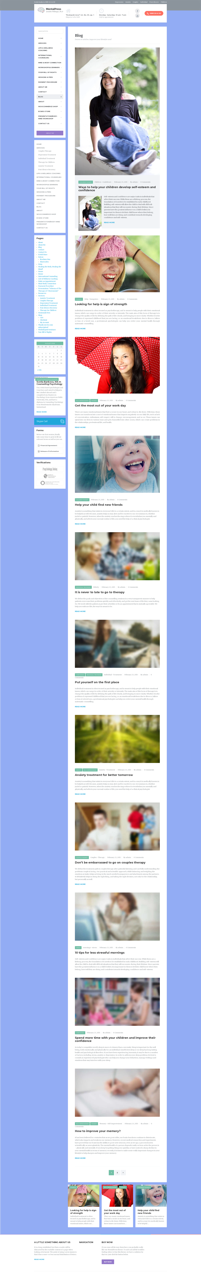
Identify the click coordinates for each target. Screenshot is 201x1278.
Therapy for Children (46, 162)
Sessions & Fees (45, 77)
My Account (44, 322)
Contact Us (43, 123)
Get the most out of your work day (100, 405)
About (41, 101)
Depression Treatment (47, 155)
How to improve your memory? (98, 1131)
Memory (103, 1124)
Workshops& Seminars (49, 67)
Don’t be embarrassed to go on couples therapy (110, 862)
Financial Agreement (48, 445)
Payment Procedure (47, 82)
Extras (40, 257)
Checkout (43, 320)
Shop (40, 315)
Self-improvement (82, 400)
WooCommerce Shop (48, 106)
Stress (78, 947)
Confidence (106, 182)
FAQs (40, 264)
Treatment (117, 675)
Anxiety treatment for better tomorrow (104, 775)
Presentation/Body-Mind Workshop (47, 117)
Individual (143, 2)
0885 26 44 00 (155, 13)
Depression (119, 2)
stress (94, 948)
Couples (135, 2)
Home (40, 38)
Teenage (79, 299)
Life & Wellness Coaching (45, 49)
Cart (41, 318)
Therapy (94, 400)
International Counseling (45, 56)
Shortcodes (44, 262)
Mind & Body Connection (49, 63)
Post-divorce (154, 2)
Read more (42, 412)
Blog (40, 97)
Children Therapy (86, 182)
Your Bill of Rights (47, 72)
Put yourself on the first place (97, 682)
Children (164, 2)
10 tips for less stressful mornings (99, 952)
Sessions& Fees (44, 313)
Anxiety (128, 2)
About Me (42, 87)
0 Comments (145, 182)
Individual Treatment (83, 587)
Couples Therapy (82, 857)
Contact (42, 92)
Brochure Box (45, 259)
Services (42, 43)
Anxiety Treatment (45, 166)
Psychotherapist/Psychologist (47, 379)
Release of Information (49, 451)
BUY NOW (108, 1262)
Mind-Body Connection (47, 284)
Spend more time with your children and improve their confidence (115, 1039)
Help (86, 299)
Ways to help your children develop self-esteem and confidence (117, 188)
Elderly (96, 587)
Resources (42, 293)
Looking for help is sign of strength (101, 304)
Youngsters (94, 299)
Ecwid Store (44, 111)
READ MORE (39, 1259)
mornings (87, 948)
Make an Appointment (47, 281)
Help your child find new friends (98, 504)
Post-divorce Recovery (46, 170)
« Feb (39, 370)
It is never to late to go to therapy (99, 592)
